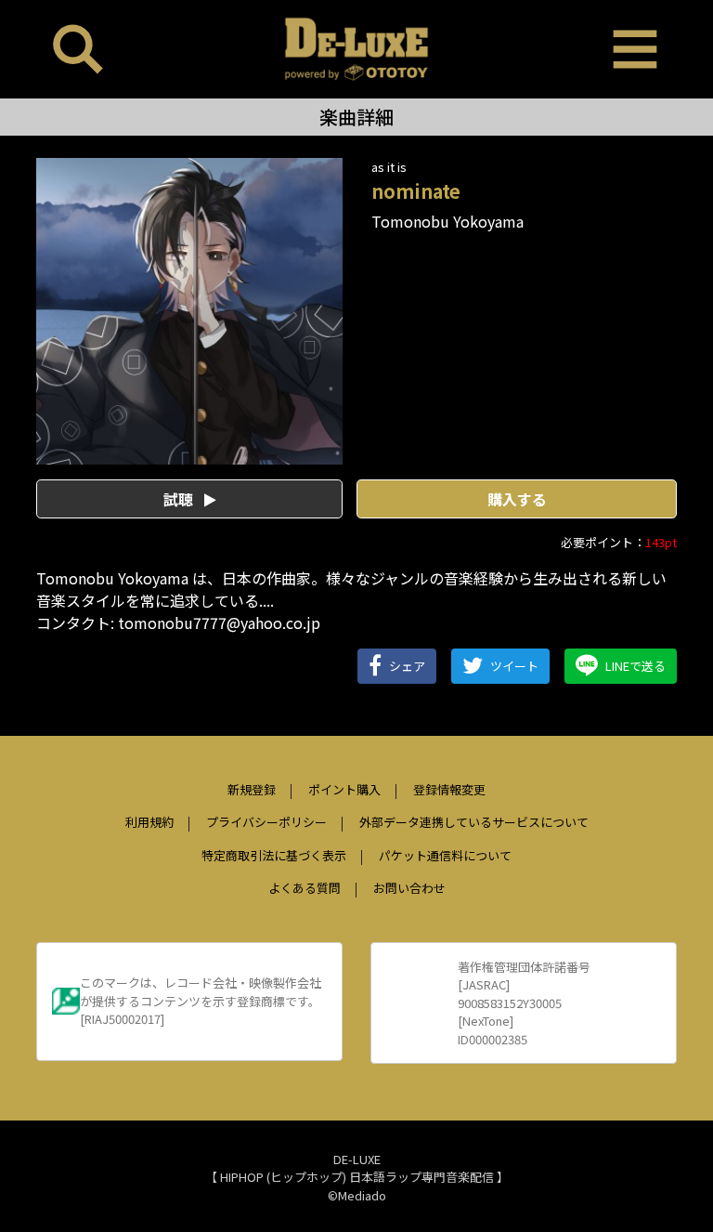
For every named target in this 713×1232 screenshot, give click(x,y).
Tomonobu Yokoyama (447, 221)
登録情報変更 (449, 789)
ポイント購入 (344, 789)
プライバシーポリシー (266, 822)
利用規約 (149, 822)
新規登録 (251, 789)
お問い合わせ (409, 888)
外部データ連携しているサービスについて (474, 822)
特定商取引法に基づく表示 (273, 855)
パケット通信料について (445, 855)
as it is (389, 167)
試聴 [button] (180, 499)
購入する (517, 499)
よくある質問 (304, 888)
